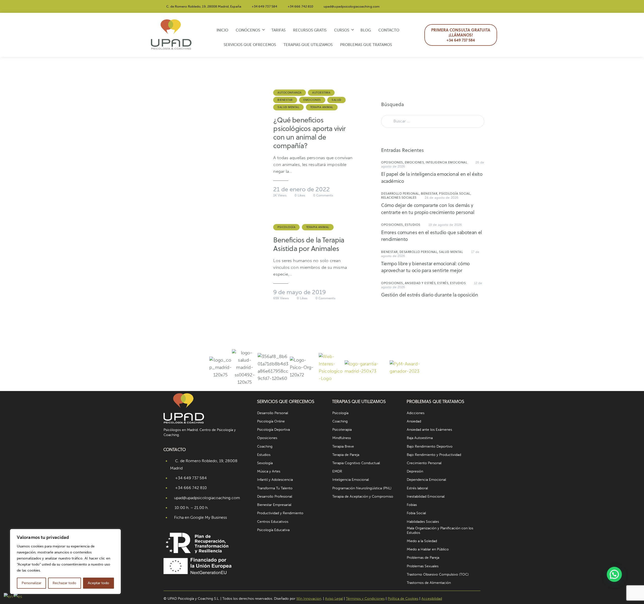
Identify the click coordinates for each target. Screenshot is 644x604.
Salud (336, 100)
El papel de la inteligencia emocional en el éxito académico (431, 177)
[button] (614, 574)
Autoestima (321, 93)
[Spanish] (18, 596)
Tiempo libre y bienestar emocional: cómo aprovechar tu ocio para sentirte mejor (425, 267)
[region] (65, 561)
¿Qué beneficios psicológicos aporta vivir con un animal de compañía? (309, 133)
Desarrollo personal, (401, 193)
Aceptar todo (98, 583)
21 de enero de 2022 (301, 189)
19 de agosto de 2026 (445, 225)
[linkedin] (478, 6)
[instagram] (442, 6)
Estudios (412, 225)
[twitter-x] (466, 6)
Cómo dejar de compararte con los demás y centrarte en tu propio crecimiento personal (427, 208)
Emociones (312, 100)
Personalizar (31, 583)
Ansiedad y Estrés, (421, 283)
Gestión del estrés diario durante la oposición (429, 294)
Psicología (286, 227)
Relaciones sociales (399, 197)
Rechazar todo (64, 583)
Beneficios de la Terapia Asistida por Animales (308, 244)
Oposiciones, (393, 162)
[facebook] (454, 6)
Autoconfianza (289, 93)
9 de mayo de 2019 (299, 292)
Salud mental (288, 107)
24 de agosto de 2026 (441, 197)
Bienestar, (430, 193)
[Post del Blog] (213, 142)
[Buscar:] (432, 121)
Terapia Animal (321, 107)
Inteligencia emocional (446, 162)
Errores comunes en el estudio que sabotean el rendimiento (431, 236)
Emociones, (415, 162)
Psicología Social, (455, 193)
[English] (9, 596)
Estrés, (443, 283)
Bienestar (285, 100)
